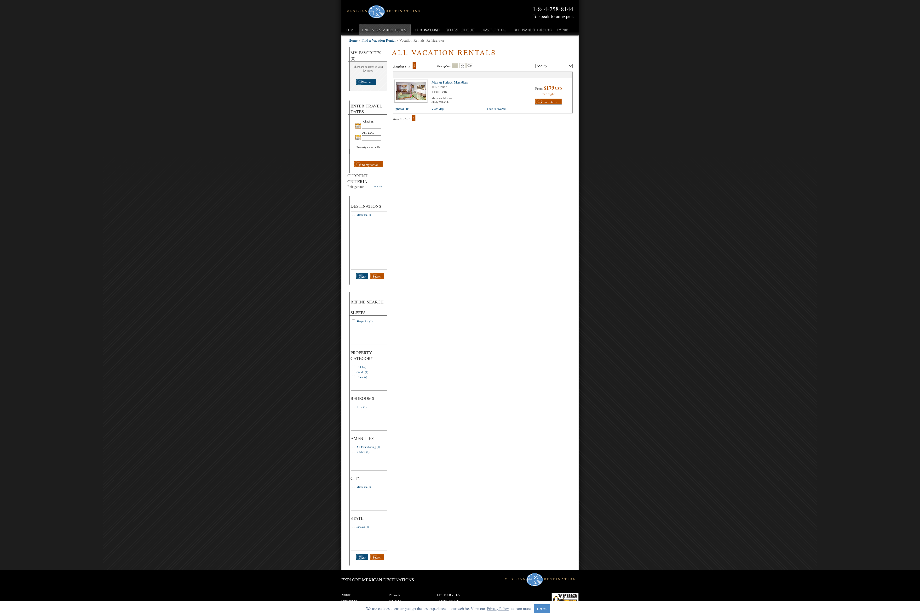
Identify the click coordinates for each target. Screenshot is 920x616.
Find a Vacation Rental (385, 29)
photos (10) (402, 109)
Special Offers (460, 29)
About (346, 595)
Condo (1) (362, 372)
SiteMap (395, 601)
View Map (437, 109)
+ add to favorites (496, 109)
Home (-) (361, 377)
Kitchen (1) (362, 452)
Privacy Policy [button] (498, 608)
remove (378, 186)
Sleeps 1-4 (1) (364, 321)
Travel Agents (448, 601)
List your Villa (448, 595)
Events (562, 29)
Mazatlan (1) (363, 215)
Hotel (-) (361, 367)
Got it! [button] (542, 608)
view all (412, 92)
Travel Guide (493, 29)
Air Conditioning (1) (368, 447)
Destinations (427, 29)
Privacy (394, 595)
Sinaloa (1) (362, 527)
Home (350, 29)
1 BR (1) (361, 407)
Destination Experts (531, 29)
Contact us (349, 601)
